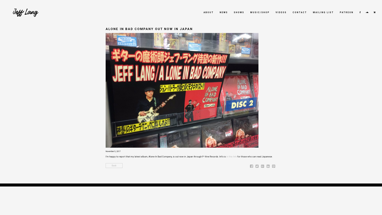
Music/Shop (260, 12)
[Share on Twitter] (257, 167)
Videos (281, 12)
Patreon (346, 12)
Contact (300, 12)
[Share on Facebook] (251, 167)
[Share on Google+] (262, 167)
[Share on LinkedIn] (268, 167)
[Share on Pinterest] (273, 167)
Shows (239, 12)
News (224, 12)
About (209, 12)
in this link (231, 156)
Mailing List (323, 12)
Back (114, 165)
